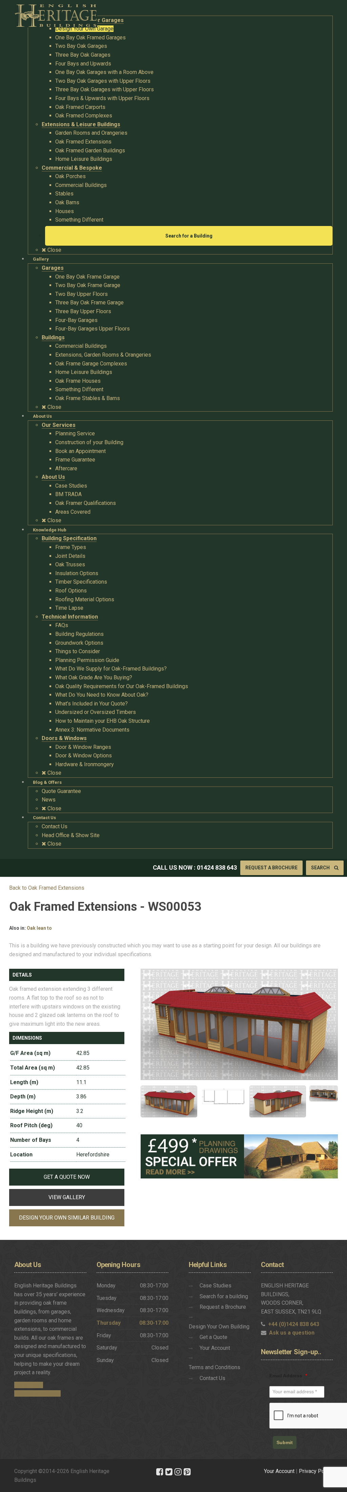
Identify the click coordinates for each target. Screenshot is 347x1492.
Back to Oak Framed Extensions (46, 888)
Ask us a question (291, 1332)
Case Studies (215, 1285)
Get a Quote (213, 1337)
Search (321, 867)
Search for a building (224, 1296)
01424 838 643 (217, 867)
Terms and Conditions (214, 1367)
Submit (285, 1442)
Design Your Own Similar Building (67, 1217)
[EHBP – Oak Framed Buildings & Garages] (55, 13)
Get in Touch (28, 1385)
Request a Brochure (271, 867)
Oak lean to (39, 928)
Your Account (215, 1348)
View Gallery (66, 1197)
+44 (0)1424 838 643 (293, 1324)
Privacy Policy (316, 1471)
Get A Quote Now (67, 1177)
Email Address (288, 1375)
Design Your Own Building (219, 1326)
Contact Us (212, 1378)
